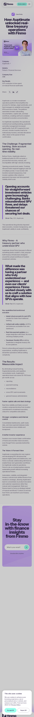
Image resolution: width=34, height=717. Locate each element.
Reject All (23, 710)
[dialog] (17, 702)
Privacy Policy (15, 705)
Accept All (10, 710)
